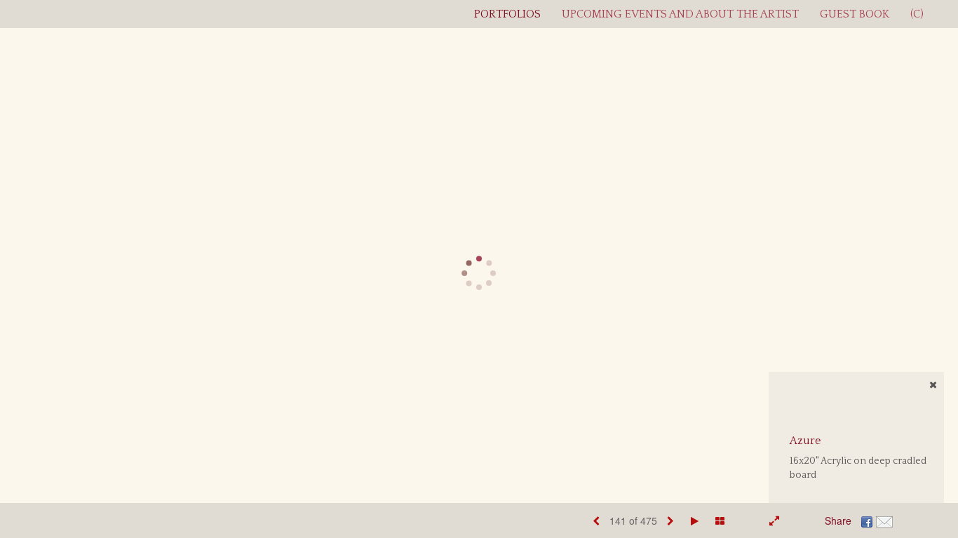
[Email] (884, 520)
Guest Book (854, 14)
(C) (917, 14)
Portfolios (507, 14)
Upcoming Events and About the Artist (680, 14)
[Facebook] (866, 520)
